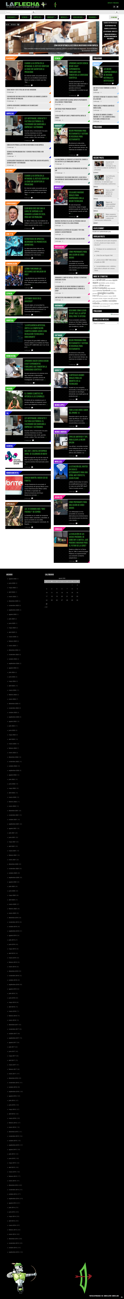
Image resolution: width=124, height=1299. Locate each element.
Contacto (110, 3)
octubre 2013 (13, 1247)
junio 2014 (12, 1212)
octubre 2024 (13, 659)
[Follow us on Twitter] (117, 7)
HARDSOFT (51, 17)
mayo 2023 (12, 735)
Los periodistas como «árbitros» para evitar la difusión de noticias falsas (105, 268)
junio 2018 (12, 998)
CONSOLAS (58, 529)
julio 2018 (12, 993)
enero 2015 (12, 1181)
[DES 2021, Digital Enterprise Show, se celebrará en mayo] (14, 458)
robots (96, 303)
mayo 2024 (12, 681)
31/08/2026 (114, 17)
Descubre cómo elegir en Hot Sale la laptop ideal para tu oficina (77, 313)
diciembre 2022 (13, 757)
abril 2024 (12, 686)
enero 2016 (12, 1127)
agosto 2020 (12, 882)
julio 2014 (12, 1207)
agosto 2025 (12, 614)
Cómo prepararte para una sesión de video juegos (78, 254)
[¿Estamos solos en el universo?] (14, 305)
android (100, 280)
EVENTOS (9, 446)
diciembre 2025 (13, 601)
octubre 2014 (13, 1194)
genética (95, 293)
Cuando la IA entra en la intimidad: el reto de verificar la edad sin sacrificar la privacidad (37, 67)
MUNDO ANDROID (61, 432)
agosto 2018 (12, 989)
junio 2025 (12, 623)
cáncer (107, 285)
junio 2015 (12, 1158)
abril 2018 (12, 1007)
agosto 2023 (12, 721)
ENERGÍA (9, 388)
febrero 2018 (13, 1016)
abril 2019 (12, 953)
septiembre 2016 (14, 1091)
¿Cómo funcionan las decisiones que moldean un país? (35, 271)
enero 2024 (12, 699)
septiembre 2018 (14, 984)
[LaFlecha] (32, 5)
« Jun (45, 607)
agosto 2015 (12, 1149)
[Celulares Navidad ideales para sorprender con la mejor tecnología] (61, 197)
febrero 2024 (13, 695)
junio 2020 (12, 891)
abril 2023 (12, 739)
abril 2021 (12, 846)
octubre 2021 (13, 819)
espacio (112, 288)
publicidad (98, 301)
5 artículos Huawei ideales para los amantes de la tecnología (76, 379)
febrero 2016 (13, 1123)
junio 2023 (12, 730)
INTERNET (9, 170)
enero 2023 (12, 753)
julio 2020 (12, 886)
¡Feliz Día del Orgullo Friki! (104, 255)
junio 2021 (12, 837)
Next (97, 23)
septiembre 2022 (14, 770)
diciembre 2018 (13, 971)
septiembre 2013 (14, 1252)
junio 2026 (12, 583)
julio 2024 (12, 672)
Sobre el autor (107, 1296)
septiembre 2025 (14, 610)
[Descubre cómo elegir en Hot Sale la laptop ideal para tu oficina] (61, 315)
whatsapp (104, 306)
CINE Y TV (9, 234)
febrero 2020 (13, 909)
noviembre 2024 (14, 654)
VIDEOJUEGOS (78, 17)
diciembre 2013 (13, 1239)
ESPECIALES (10, 504)
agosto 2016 (12, 1096)
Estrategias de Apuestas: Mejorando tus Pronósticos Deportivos (36, 242)
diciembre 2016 (13, 1078)
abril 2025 (12, 632)
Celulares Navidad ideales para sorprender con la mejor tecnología (76, 197)
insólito (110, 293)
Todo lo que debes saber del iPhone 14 (78, 411)
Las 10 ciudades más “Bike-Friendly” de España (35, 510)
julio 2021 (12, 833)
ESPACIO (9, 293)
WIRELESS (58, 461)
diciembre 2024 (13, 650)
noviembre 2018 (14, 975)
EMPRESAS (37, 17)
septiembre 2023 (14, 717)
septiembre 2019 (14, 931)
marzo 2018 (12, 1011)
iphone (101, 296)
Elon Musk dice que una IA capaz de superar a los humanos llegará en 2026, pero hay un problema (35, 213)
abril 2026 (12, 592)
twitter (116, 303)
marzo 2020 (12, 904)
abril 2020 (12, 900)
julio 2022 (12, 779)
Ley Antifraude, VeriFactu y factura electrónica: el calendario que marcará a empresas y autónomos (36, 123)
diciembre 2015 (13, 1132)
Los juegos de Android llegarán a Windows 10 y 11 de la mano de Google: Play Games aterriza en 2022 (104, 117)
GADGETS (58, 370)
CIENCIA (25, 17)
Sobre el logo (115, 1296)
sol (109, 303)
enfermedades (100, 287)
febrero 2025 (13, 641)
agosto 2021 (12, 828)
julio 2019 (12, 940)
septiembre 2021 (14, 824)
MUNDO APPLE (60, 405)
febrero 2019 (13, 962)
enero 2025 (12, 645)
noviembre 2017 (14, 1029)
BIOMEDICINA (11, 356)
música (105, 298)
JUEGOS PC (58, 497)
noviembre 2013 (14, 1243)
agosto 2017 (12, 1042)
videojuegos (96, 306)
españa (94, 290)
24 (46, 600)
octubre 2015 (13, 1140)
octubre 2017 (13, 1033)
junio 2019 (12, 944)
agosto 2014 (12, 1203)
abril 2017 (12, 1060)
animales (108, 280)
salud (101, 303)
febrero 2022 (13, 802)
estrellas (99, 290)
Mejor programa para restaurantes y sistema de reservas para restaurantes (78, 135)
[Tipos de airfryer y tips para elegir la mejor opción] (61, 442)
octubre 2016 (13, 1087)
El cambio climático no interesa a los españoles (34, 395)
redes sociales (109, 300)
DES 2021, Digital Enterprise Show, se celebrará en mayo (36, 452)
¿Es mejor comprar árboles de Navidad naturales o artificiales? (110, 75)
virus (100, 306)
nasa (109, 298)
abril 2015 (12, 1167)
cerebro (95, 285)
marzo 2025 (12, 637)
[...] (28, 82)
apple (114, 279)
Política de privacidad (95, 1296)
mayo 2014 (12, 1216)
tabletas (112, 303)
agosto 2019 (12, 935)
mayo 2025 (12, 628)
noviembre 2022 (14, 761)
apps (95, 282)
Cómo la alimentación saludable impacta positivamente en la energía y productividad (71, 101)
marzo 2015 (12, 1172)
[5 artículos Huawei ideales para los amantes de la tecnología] (61, 380)
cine (101, 285)
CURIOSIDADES (11, 203)
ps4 (94, 301)
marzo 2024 (12, 690)
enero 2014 (12, 1234)
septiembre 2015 (14, 1145)
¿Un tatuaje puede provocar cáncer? (65, 109)
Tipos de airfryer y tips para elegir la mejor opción (70, 239)
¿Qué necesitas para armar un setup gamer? (68, 298)
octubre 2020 (13, 873)
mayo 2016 (12, 1109)
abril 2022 (12, 793)
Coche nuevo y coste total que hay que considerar (21, 90)
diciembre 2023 (13, 703)
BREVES (96, 64)
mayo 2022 (12, 788)
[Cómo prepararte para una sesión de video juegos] (61, 257)
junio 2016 (12, 1105)
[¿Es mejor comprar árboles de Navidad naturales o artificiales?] (98, 72)
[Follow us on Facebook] (114, 7)
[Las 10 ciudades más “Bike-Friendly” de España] (14, 516)
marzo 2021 (12, 851)
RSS (102, 1296)
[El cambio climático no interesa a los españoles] (14, 400)
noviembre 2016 (14, 1083)
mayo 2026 (12, 588)
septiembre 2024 (14, 663)
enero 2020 (12, 913)
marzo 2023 (12, 744)
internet (96, 295)
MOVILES (64, 17)
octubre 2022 (13, 766)
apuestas (102, 283)
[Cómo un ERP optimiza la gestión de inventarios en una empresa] (52, 41)
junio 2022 (12, 784)
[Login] (117, 12)
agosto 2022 (12, 775)
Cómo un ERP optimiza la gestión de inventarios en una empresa (76, 45)
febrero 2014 (13, 1230)
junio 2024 (12, 677)
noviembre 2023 (14, 708)
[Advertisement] (107, 141)
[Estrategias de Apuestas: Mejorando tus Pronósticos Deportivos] (14, 246)
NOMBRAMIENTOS (12, 473)
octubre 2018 (13, 980)
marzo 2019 (12, 958)
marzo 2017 (12, 1065)
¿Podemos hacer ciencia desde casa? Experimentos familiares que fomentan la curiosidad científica (37, 365)
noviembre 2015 (14, 1136)
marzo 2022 (12, 797)
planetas (115, 298)
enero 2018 (12, 1020)
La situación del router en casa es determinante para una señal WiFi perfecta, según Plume (78, 472)
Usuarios (93, 17)
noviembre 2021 (14, 815)
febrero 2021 (13, 855)
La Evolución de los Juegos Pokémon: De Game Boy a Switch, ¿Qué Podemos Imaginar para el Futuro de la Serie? (70, 288)
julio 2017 (12, 1047)
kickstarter (105, 296)
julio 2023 (12, 726)
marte (114, 296)
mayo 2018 (12, 1002)
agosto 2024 (12, 668)
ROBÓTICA (9, 320)
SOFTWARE (58, 335)
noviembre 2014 (14, 1190)
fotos (112, 290)
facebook (106, 290)
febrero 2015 (13, 1176)
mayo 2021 (12, 842)
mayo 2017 (12, 1056)
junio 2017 (12, 1051)
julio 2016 (12, 1100)
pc (112, 298)
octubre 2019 (13, 926)
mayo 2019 (12, 949)
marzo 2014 (12, 1225)
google (101, 293)
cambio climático (110, 283)
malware (110, 296)
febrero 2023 (13, 748)
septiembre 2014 (14, 1198)
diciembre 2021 (13, 810)
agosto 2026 (12, 579)
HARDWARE (59, 305)
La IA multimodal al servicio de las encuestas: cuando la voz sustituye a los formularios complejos (71, 160)
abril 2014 (12, 1221)
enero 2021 (12, 860)
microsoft (95, 298)
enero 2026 (12, 596)
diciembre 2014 (13, 1185)
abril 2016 (12, 1114)
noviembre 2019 (14, 922)
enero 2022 (12, 806)
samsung (105, 304)
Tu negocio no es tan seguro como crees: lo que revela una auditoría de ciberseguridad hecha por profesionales (71, 178)
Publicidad (116, 3)
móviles (100, 298)
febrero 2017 (13, 1069)
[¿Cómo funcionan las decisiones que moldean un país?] (14, 276)
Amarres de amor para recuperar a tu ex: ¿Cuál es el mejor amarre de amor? (105, 243)
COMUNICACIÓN (11, 263)
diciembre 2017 (13, 1025)
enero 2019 (12, 967)
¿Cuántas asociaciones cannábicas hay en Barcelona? (22, 106)
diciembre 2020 (13, 864)
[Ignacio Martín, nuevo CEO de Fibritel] (14, 485)
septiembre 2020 (14, 877)
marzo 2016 (12, 1118)
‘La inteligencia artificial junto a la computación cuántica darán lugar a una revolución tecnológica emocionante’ (36, 331)
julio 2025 (12, 619)
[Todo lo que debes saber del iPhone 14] (61, 415)
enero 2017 (12, 1074)
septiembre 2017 (14, 1038)
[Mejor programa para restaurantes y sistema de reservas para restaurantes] (61, 135)
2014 (94, 280)
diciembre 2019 (13, 918)
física (114, 290)
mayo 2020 (12, 895)
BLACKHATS (12, 17)
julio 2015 (12, 1154)
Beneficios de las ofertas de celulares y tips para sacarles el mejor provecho (69, 231)
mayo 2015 (12, 1163)
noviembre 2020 (14, 868)
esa (109, 288)
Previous (95, 23)
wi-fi (108, 306)
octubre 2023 (13, 712)
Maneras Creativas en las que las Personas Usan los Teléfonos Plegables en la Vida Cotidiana (70, 222)
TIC (18, 25)
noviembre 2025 (14, 605)
